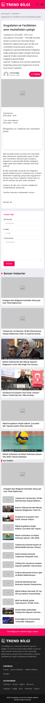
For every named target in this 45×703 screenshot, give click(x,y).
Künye (6, 669)
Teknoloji (28, 688)
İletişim (6, 674)
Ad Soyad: (8, 219)
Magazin (6, 688)
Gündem (7, 684)
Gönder (9, 263)
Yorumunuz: (9, 238)
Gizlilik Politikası (31, 669)
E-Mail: (6, 229)
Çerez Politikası (16, 669)
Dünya (15, 684)
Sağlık (14, 688)
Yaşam (37, 688)
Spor (21, 688)
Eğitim (22, 684)
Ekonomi (30, 684)
